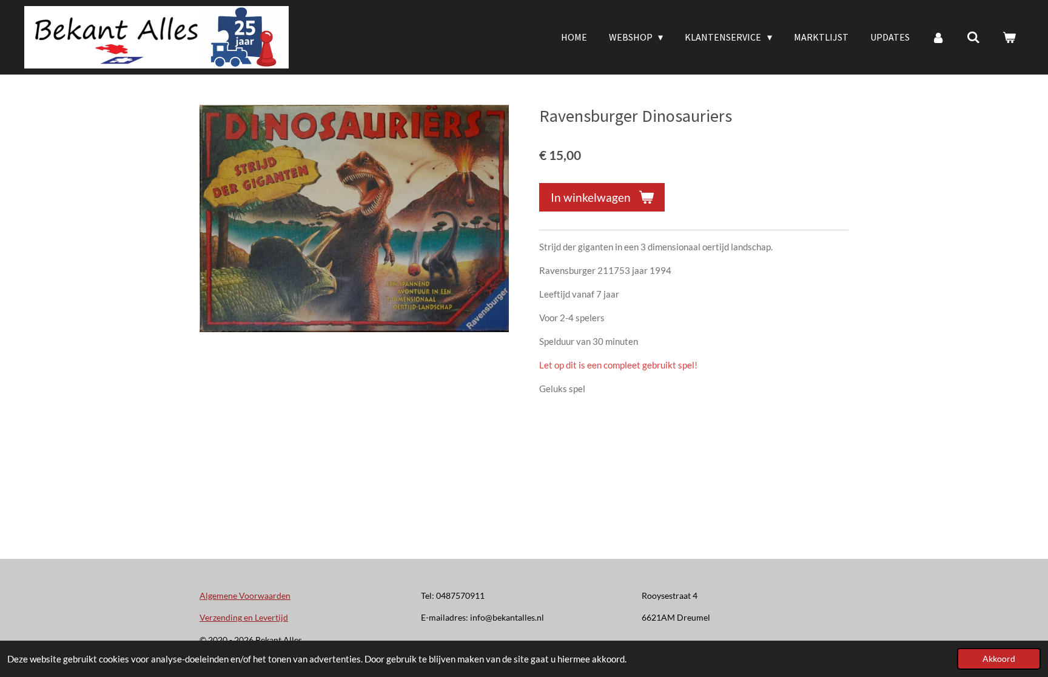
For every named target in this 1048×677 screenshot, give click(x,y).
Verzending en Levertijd (244, 617)
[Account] (938, 37)
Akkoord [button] (998, 659)
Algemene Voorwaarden (245, 595)
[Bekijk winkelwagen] (1009, 37)
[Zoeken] (973, 37)
